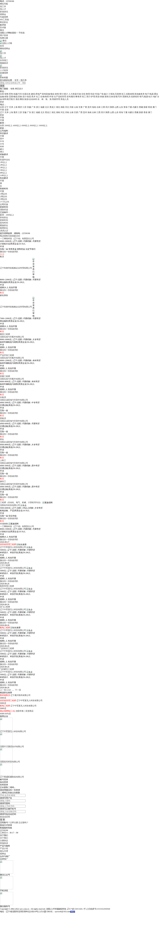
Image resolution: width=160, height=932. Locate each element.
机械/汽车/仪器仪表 (22, 94)
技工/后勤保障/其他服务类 (133, 94)
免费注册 (4, 38)
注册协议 (4, 840)
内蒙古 (135, 107)
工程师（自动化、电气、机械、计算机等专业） (21, 502)
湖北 (58, 107)
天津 (11, 107)
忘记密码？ (23, 822)
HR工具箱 (4, 20)
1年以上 (3, 162)
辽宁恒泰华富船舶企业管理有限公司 (16, 268)
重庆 (20, 107)
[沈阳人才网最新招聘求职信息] (6, 43)
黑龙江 (53, 107)
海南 (94, 107)
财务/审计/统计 (61, 94)
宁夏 (130, 107)
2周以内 (3, 196)
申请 (2, 246)
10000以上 (43, 125)
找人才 (3, 9)
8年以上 (3, 173)
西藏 (141, 107)
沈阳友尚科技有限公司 (10, 505)
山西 (116, 107)
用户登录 (4, 35)
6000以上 (26, 125)
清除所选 (4, 210)
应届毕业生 (5, 160)
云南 (76, 107)
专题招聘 (4, 17)
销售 (12, 89)
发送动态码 (5, 817)
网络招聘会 (5, 48)
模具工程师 (5, 334)
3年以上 (3, 167)
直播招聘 (4, 73)
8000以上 (34, 125)
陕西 (112, 107)
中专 (2, 141)
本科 (2, 146)
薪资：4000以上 (7, 215)
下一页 (18, 690)
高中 (2, 139)
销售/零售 (8, 94)
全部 (2, 94)
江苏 (24, 107)
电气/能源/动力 (146, 97)
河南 (72, 107)
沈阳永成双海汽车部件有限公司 (14, 400)
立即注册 (14, 822)
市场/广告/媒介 (101, 94)
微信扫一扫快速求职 (9, 252)
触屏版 (3, 25)
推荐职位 (4, 228)
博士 (2, 152)
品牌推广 (4, 859)
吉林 (98, 107)
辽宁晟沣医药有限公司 (20, 695)
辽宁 (6, 107)
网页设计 (19, 89)
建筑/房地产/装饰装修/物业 (42, 94)
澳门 (154, 107)
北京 (47, 107)
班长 (2, 439)
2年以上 (3, 165)
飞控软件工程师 (7, 648)
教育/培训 (90, 94)
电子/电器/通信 (151, 94)
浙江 (38, 107)
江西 (103, 107)
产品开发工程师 (7, 355)
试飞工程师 (5, 607)
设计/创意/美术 (29, 97)
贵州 (90, 107)
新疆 (146, 107)
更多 (2, 102)
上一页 (3, 690)
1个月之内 (4, 202)
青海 (126, 107)
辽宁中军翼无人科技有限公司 (13, 547)
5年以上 (3, 170)
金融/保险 (4, 97)
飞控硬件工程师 (7, 669)
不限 (2, 118)
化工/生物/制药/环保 (45, 97)
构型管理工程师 (7, 586)
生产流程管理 (60, 97)
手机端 (21, 33)
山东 (121, 107)
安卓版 (3, 27)
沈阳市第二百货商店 (25, 711)
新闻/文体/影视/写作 (113, 97)
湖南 (62, 107)
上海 (16, 107)
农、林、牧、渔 (45, 99)
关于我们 (4, 838)
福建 (42, 107)
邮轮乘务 (4, 295)
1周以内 (3, 194)
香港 (150, 107)
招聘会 (3, 14)
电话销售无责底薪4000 (10, 236)
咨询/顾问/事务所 (74, 97)
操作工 (3, 481)
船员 (2, 257)
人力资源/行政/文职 (77, 94)
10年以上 (4, 175)
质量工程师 (5, 376)
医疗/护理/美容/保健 (95, 97)
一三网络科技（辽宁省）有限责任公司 (17, 238)
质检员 (3, 418)
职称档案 (4, 77)
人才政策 (4, 70)
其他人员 (64, 99)
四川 (108, 107)
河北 (67, 107)
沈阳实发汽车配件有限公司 (12, 337)
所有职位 (4, 217)
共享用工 (4, 60)
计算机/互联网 (114, 94)
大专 (2, 144)
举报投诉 (4, 843)
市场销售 (4, 524)
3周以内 (3, 199)
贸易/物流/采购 (15, 97)
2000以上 (8, 125)
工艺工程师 (5, 565)
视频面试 (4, 63)
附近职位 (4, 22)
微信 (2, 30)
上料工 (3, 460)
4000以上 (17, 125)
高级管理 (56, 99)
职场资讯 (4, 12)
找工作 (3, 6)
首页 (2, 46)
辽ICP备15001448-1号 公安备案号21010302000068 (88, 909)
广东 (34, 107)
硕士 (2, 149)
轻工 (84, 97)
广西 (85, 107)
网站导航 (4, 4)
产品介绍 (4, 848)
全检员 (3, 397)
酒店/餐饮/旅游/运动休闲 (26, 99)
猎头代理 (4, 851)
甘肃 (80, 107)
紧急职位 (4, 225)
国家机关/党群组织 (130, 97)
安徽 (29, 107)
